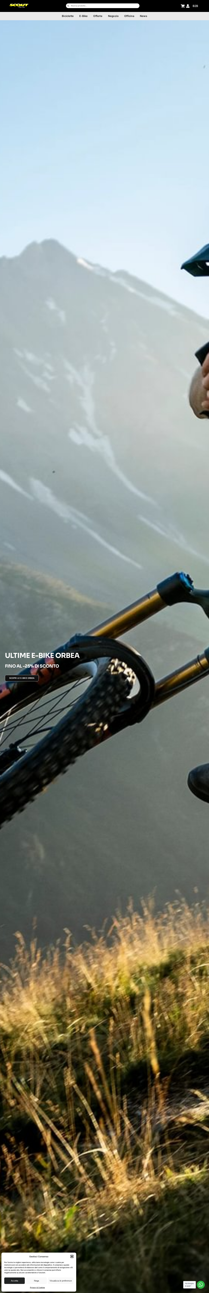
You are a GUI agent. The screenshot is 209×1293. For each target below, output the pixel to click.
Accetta (14, 1280)
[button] (72, 1256)
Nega (36, 1280)
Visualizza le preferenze (61, 1280)
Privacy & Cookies (37, 1287)
